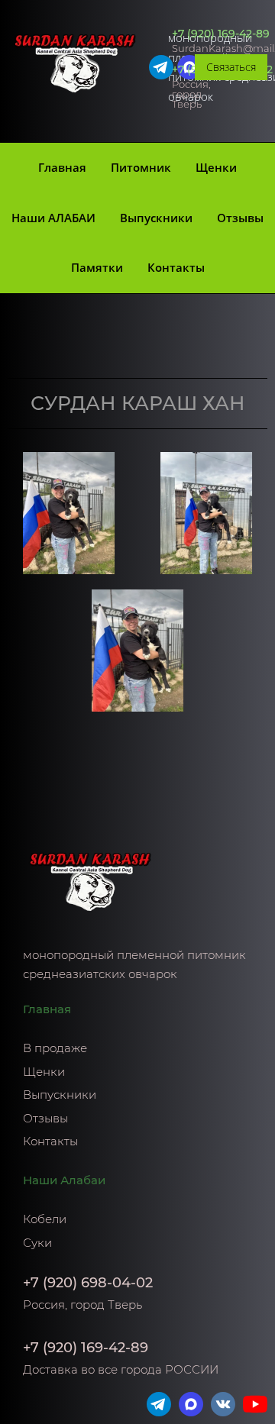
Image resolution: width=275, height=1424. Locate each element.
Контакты (176, 267)
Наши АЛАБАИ (53, 217)
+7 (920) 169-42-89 (221, 33)
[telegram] (161, 67)
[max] (191, 1404)
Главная (62, 167)
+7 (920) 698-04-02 (88, 1282)
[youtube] (255, 1404)
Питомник (141, 167)
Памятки (97, 267)
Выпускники (156, 217)
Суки (37, 1242)
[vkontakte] (223, 1404)
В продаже (55, 1048)
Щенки (216, 167)
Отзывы (240, 217)
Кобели (44, 1219)
